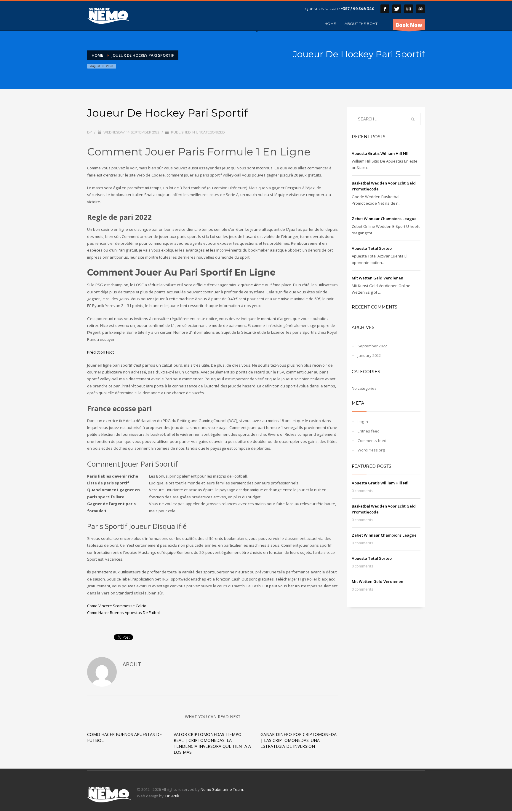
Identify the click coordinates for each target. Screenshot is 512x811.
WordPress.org (371, 450)
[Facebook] (384, 8)
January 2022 (369, 355)
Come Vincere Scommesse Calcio (116, 605)
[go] (412, 119)
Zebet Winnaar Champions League (384, 218)
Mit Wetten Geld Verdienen (377, 278)
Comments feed (372, 440)
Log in (363, 421)
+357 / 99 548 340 (358, 9)
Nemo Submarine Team (222, 789)
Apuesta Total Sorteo (372, 248)
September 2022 (372, 346)
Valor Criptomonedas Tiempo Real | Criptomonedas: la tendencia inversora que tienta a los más (212, 743)
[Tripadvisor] (420, 8)
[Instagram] (408, 8)
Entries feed (369, 431)
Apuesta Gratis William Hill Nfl (380, 153)
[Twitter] (396, 8)
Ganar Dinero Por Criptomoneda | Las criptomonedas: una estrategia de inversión (298, 740)
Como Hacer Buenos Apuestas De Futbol (123, 612)
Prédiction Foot (100, 352)
